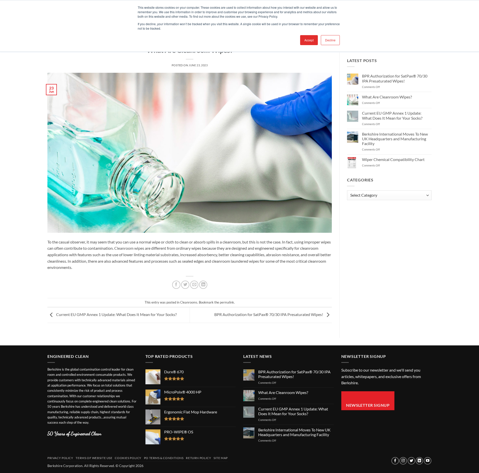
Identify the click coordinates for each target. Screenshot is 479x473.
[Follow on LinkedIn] (419, 461)
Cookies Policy (128, 458)
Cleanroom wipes (129, 248)
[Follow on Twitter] (411, 461)
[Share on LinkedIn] (203, 285)
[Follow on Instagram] (403, 461)
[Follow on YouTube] (427, 461)
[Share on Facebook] (176, 285)
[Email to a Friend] (194, 285)
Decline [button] (330, 40)
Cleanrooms (188, 302)
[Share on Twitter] (185, 285)
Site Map (221, 458)
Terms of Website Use (94, 458)
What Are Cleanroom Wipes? (387, 96)
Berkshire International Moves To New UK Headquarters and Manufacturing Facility (395, 139)
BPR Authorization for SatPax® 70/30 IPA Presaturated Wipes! (269, 314)
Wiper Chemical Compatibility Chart (393, 159)
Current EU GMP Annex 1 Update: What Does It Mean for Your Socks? (116, 314)
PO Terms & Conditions (164, 458)
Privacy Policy (60, 458)
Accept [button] (309, 40)
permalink (227, 302)
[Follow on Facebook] (395, 461)
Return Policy (198, 458)
